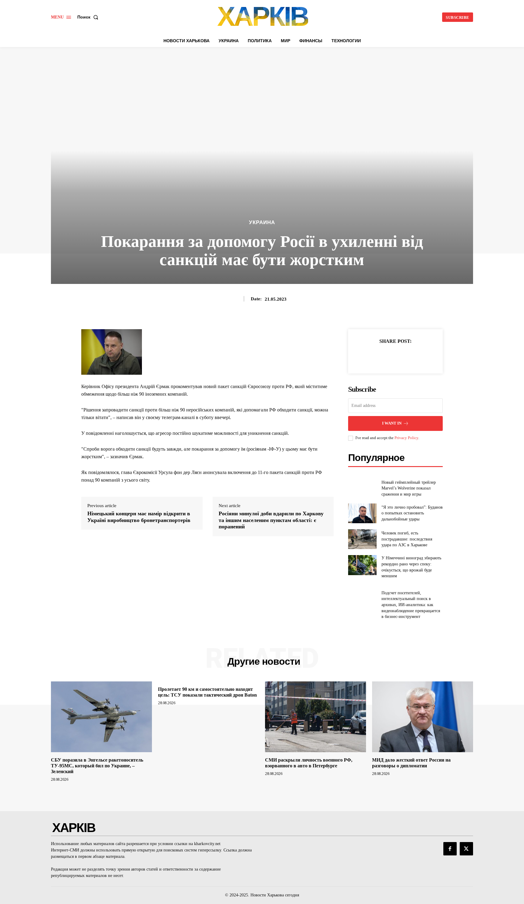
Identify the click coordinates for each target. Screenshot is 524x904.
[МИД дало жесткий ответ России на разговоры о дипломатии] (422, 716)
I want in (391, 423)
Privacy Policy (406, 437)
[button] (89, 17)
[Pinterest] (402, 356)
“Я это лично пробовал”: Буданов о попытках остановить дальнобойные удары (412, 513)
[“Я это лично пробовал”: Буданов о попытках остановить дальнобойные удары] (362, 513)
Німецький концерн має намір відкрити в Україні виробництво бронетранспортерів (138, 516)
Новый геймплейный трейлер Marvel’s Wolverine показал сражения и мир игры (408, 488)
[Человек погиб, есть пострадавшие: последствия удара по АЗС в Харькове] (362, 539)
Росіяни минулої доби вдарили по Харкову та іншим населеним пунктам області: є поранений (271, 520)
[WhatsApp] (416, 356)
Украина (262, 222)
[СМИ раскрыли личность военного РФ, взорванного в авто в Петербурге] (315, 716)
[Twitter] (388, 356)
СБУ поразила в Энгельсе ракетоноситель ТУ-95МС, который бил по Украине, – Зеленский (97, 765)
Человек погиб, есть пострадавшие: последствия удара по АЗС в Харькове (406, 539)
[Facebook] (374, 356)
